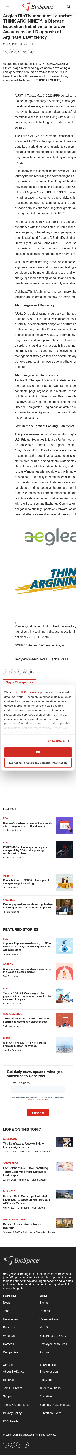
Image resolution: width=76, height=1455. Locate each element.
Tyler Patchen (38, 1207)
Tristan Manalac (11, 887)
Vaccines (9, 900)
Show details (56, 740)
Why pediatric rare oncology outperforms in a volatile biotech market (27, 970)
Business (9, 1191)
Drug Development (16, 1219)
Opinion (8, 964)
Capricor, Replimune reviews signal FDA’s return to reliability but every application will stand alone (27, 946)
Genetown (10, 1138)
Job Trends (10, 1163)
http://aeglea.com (26, 417)
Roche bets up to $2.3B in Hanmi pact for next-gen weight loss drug (27, 882)
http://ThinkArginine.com (37, 291)
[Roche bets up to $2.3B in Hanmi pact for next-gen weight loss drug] (64, 882)
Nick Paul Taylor (11, 1026)
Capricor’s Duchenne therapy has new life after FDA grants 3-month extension (27, 824)
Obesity (8, 875)
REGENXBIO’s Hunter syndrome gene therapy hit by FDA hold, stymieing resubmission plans (25, 850)
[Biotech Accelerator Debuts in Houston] (64, 1223)
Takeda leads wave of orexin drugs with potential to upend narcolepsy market (26, 1020)
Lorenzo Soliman (41, 1151)
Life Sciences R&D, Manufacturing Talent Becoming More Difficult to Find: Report (25, 1172)
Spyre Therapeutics (19, 682)
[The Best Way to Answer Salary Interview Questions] (64, 1142)
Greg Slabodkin (39, 1180)
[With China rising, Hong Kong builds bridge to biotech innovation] (64, 1045)
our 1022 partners (27, 692)
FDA (5, 818)
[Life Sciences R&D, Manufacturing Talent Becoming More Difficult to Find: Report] (64, 1167)
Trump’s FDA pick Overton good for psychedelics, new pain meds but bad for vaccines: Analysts (27, 996)
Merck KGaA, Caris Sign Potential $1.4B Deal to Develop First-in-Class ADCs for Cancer (26, 1200)
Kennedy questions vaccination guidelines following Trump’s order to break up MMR (28, 906)
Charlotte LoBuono (45, 1232)
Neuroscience (12, 1014)
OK (38, 751)
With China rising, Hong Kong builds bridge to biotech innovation (24, 1044)
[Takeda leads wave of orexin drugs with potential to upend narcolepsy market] (64, 1021)
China (6, 1038)
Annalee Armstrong (12, 1050)
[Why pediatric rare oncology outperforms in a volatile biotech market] (64, 971)
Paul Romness (10, 976)
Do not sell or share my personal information (38, 762)
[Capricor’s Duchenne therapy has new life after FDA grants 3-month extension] (64, 825)
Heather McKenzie (12, 830)
